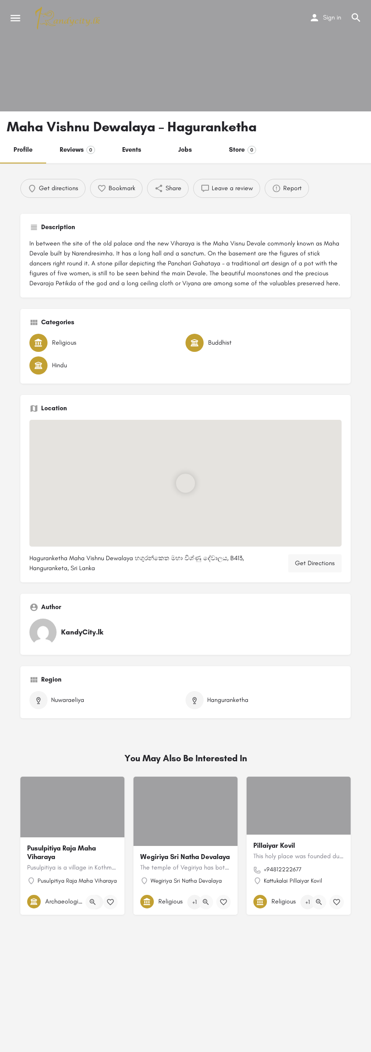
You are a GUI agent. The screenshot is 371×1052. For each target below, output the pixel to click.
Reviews (76, 150)
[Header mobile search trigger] (356, 18)
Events (131, 150)
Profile (23, 150)
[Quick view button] (93, 902)
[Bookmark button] (110, 902)
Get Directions (315, 563)
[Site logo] (68, 18)
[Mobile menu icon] (15, 18)
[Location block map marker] (185, 482)
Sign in (332, 17)
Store (241, 150)
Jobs (185, 150)
